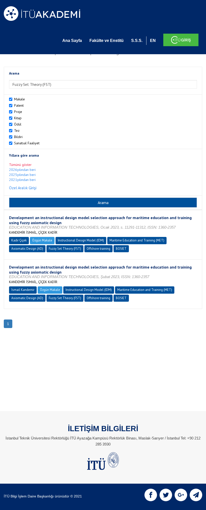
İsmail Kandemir (22, 290)
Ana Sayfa (72, 40)
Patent (19, 105)
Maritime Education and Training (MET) (137, 240)
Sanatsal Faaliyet (26, 143)
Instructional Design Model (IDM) (81, 240)
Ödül (17, 124)
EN (153, 40)
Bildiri (18, 137)
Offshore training (98, 248)
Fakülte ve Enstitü (106, 40)
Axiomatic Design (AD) (27, 248)
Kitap (18, 118)
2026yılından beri (22, 169)
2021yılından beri (22, 179)
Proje (18, 111)
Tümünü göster (20, 164)
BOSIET (121, 248)
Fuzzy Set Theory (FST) (65, 248)
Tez (17, 130)
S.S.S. (136, 40)
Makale (19, 99)
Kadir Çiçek (19, 240)
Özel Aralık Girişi (22, 187)
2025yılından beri (22, 174)
